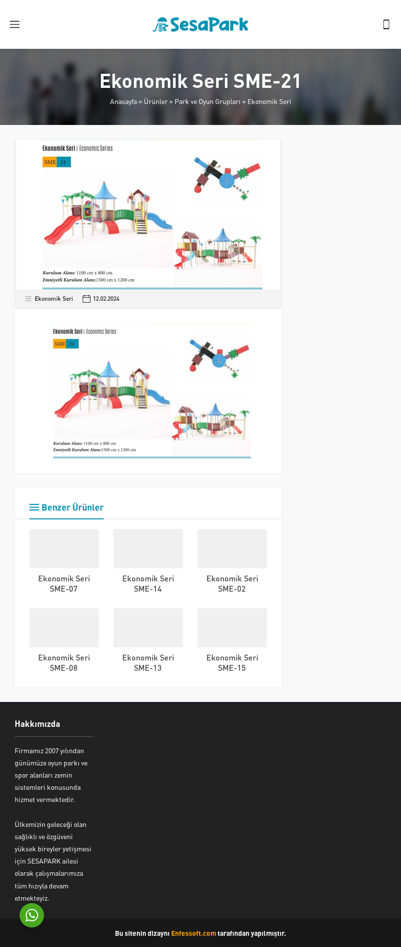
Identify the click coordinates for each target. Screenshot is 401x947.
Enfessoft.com (193, 932)
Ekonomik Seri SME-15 (232, 662)
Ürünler (156, 101)
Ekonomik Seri (269, 101)
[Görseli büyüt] (254, 336)
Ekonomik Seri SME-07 (64, 583)
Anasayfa (123, 101)
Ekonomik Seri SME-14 (148, 583)
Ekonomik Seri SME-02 (232, 583)
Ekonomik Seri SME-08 (64, 662)
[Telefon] (386, 24)
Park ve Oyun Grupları (208, 101)
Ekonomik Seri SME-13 (148, 662)
